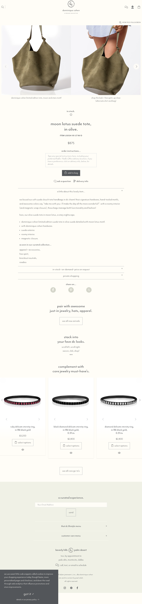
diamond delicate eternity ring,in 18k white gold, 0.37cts (122, 430)
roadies (22, 262)
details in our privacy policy (26, 599)
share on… (71, 284)
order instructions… (71, 150)
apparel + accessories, (29, 249)
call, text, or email (68, 565)
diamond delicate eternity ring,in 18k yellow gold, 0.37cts (74, 430)
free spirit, (24, 254)
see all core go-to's (71, 471)
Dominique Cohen (71, 7)
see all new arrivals (71, 321)
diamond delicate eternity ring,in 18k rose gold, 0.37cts (26, 430)
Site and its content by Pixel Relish (71, 578)
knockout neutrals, (28, 258)
